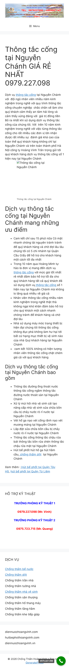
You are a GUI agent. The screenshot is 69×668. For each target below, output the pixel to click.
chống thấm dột (30, 454)
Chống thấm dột (16, 574)
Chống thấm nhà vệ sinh (21, 591)
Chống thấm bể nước (19, 569)
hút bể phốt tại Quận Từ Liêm (30, 471)
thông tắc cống (26, 94)
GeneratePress (35, 662)
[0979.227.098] (61, 661)
